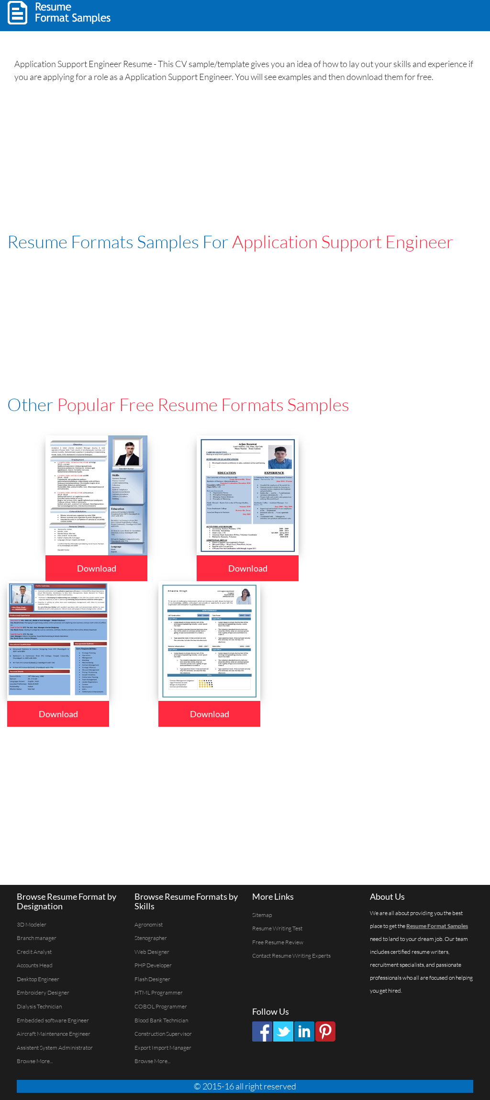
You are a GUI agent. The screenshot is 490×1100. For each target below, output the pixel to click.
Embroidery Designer (43, 992)
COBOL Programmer (160, 1006)
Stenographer (150, 937)
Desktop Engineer (38, 979)
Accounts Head (35, 965)
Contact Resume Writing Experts (291, 955)
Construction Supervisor (163, 1033)
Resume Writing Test (277, 928)
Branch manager (36, 937)
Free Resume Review (277, 942)
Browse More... (35, 1061)
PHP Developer (153, 965)
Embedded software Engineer (53, 1020)
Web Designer (151, 951)
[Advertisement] (364, 14)
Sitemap (262, 914)
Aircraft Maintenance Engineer (53, 1033)
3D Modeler (31, 924)
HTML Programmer (158, 992)
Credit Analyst (34, 951)
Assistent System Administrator (55, 1047)
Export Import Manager (162, 1047)
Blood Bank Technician (161, 1020)
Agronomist (148, 924)
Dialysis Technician (39, 1006)
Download (96, 568)
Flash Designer (152, 979)
